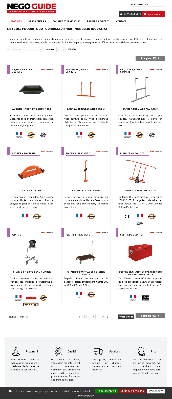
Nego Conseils (37, 21)
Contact (121, 21)
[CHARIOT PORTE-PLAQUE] (140, 171)
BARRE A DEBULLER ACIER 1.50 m (86, 109)
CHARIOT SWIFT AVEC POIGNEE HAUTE (86, 273)
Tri (8, 49)
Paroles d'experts (98, 21)
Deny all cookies (133, 391)
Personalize (156, 391)
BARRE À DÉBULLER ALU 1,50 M (140, 109)
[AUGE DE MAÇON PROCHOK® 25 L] (32, 89)
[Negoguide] (31, 6)
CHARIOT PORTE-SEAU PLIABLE (32, 272)
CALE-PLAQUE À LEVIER (86, 190)
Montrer (50, 49)
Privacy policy (86, 395)
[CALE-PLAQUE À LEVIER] (86, 171)
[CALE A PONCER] (32, 171)
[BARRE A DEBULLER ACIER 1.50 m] (86, 89)
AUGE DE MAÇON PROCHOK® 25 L (31, 109)
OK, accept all (107, 391)
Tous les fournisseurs (66, 21)
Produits (16, 21)
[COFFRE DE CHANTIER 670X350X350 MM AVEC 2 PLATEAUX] (140, 252)
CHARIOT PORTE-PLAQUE (140, 190)
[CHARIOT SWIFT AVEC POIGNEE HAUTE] (86, 252)
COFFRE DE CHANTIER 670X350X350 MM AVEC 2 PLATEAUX (140, 273)
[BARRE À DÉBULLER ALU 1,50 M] (140, 89)
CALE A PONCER (31, 190)
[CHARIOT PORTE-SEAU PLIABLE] (32, 252)
